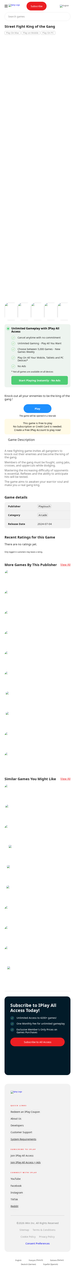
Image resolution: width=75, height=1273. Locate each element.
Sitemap (24, 1229)
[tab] (21, 441)
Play (37, 408)
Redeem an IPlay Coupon (25, 1111)
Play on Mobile (30, 32)
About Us (16, 1118)
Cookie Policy (28, 1236)
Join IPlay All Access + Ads (26, 1162)
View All (65, 564)
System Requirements (23, 1139)
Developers (17, 1125)
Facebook (16, 1185)
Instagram (17, 1192)
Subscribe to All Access (37, 1042)
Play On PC (48, 32)
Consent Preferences (37, 1243)
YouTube (16, 1178)
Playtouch (44, 506)
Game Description (21, 440)
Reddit (14, 1206)
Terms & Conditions (44, 1229)
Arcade (43, 515)
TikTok (14, 1199)
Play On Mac (12, 32)
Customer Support (21, 1132)
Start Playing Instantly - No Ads (39, 380)
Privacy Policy (47, 1236)
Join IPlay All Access (22, 1155)
